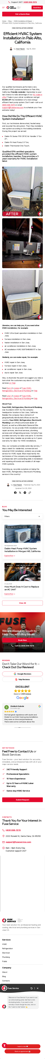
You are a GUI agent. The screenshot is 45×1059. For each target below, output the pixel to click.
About (4, 972)
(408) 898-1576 (30, 2)
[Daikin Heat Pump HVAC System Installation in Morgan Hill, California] (22, 534)
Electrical (6, 953)
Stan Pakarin (20, 49)
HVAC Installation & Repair (22, 28)
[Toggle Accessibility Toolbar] (4, 1045)
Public (4, 961)
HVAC (4, 944)
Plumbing (6, 957)
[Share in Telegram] (24, 492)
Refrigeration (7, 948)
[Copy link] (29, 492)
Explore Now (8, 556)
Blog (4, 976)
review (16, 388)
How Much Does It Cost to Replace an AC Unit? (21, 588)
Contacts (6, 981)
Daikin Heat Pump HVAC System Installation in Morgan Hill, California (22, 549)
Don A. (9, 388)
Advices (10, 565)
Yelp (35, 391)
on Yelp (12, 383)
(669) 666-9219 (8, 105)
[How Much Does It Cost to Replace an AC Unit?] (22, 572)
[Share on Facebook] (15, 492)
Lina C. (9, 396)
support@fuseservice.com (12, 107)
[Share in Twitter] (20, 492)
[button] (37, 7)
